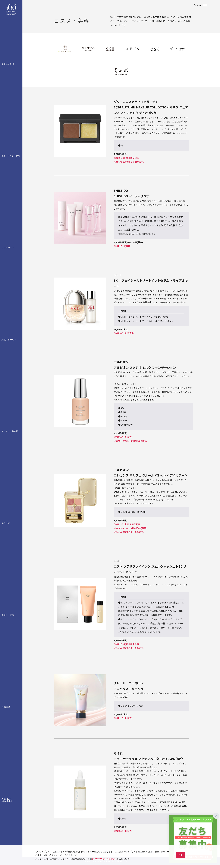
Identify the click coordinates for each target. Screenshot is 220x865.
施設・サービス (8, 340)
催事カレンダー (8, 64)
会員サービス (7, 615)
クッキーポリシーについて (104, 859)
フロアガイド (7, 248)
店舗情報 (5, 707)
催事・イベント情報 (10, 156)
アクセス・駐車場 (9, 431)
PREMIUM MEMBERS (6, 800)
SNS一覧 (5, 523)
